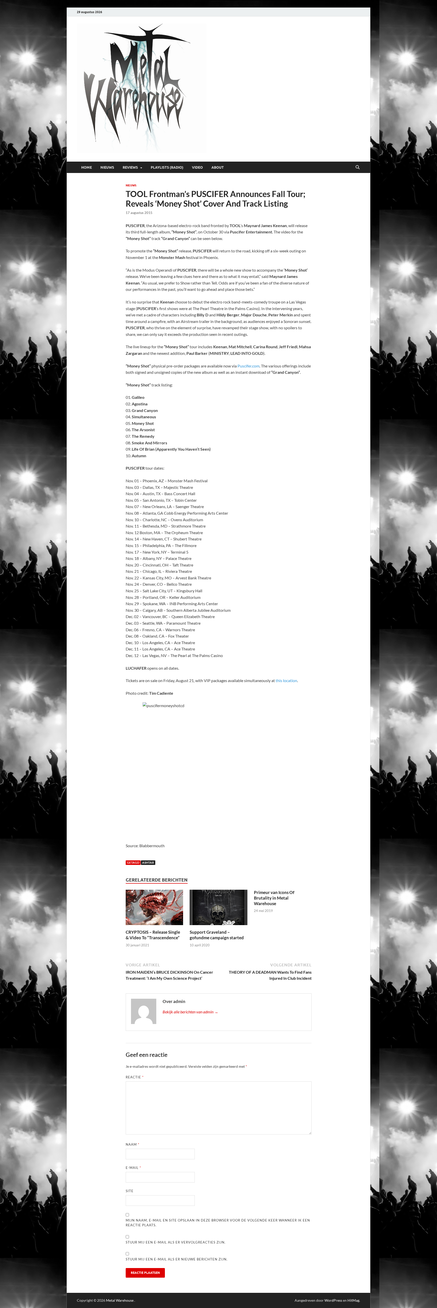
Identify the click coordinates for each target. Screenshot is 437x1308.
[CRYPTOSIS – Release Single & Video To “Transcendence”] (154, 908)
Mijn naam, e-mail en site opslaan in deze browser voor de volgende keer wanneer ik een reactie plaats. (218, 1222)
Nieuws (107, 167)
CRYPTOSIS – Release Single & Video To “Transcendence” (153, 934)
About (217, 167)
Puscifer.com (248, 365)
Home (86, 167)
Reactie (135, 1077)
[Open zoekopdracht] (357, 167)
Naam (132, 1144)
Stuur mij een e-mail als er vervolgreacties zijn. (176, 1242)
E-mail (133, 1168)
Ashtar (148, 862)
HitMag (353, 1300)
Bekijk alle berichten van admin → (190, 1011)
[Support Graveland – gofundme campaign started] (218, 908)
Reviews (130, 167)
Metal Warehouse (120, 1300)
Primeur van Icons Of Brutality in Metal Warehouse (274, 898)
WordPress (333, 1300)
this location (286, 680)
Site (130, 1191)
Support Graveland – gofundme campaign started (217, 934)
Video (197, 167)
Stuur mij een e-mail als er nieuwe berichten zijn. (177, 1259)
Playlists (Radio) (167, 167)
